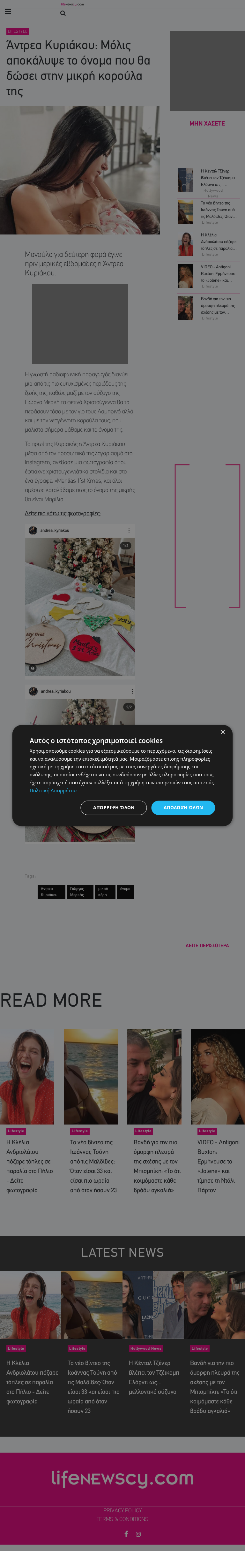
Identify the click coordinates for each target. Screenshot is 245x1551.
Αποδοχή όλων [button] (183, 808)
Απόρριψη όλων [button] (114, 808)
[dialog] (122, 775)
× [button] (222, 732)
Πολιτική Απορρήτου (53, 790)
